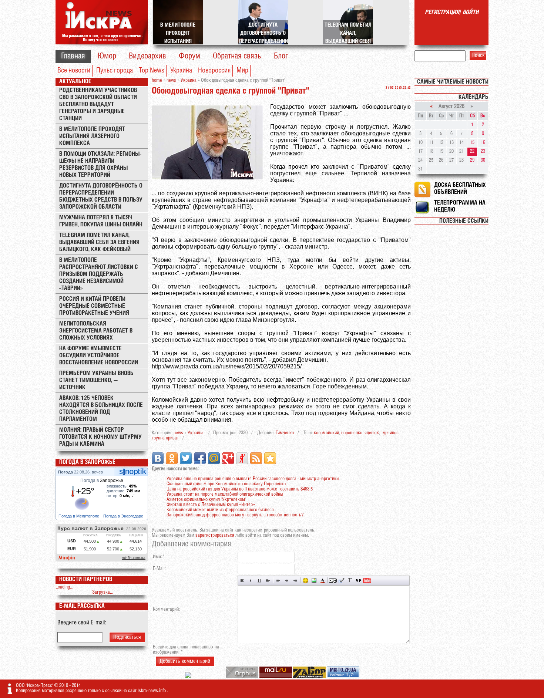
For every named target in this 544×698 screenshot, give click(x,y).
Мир (242, 71)
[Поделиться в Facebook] (200, 458)
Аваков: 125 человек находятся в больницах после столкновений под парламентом (101, 408)
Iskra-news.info (152, 691)
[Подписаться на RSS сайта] (256, 458)
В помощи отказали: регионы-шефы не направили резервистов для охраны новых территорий (100, 164)
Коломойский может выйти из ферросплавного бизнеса (220, 510)
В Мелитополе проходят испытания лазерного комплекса (92, 136)
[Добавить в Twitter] (186, 458)
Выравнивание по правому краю (295, 580)
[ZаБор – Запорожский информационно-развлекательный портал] (310, 677)
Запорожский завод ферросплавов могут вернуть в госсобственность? (235, 515)
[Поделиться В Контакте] (158, 458)
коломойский (326, 433)
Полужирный (242, 580)
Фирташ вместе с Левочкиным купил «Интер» (211, 505)
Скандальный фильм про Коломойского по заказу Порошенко (226, 484)
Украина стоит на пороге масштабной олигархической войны (225, 494)
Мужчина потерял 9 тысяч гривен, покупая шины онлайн (100, 221)
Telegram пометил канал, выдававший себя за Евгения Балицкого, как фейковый (99, 242)
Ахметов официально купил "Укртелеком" (206, 500)
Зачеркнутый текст (267, 580)
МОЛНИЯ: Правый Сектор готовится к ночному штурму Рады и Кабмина (100, 437)
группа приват (165, 438)
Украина (181, 71)
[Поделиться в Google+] (228, 458)
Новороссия (214, 71)
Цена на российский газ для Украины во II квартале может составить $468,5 (240, 489)
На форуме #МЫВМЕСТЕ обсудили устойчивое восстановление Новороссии (98, 355)
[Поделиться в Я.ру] (242, 458)
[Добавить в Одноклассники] (172, 458)
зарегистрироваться (214, 535)
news (178, 433)
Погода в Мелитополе (79, 516)
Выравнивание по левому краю (278, 580)
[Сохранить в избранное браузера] (270, 458)
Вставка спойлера (358, 580)
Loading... (64, 587)
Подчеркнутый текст (259, 580)
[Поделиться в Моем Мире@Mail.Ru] (214, 458)
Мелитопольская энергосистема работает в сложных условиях (95, 331)
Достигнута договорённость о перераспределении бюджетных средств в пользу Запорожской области (100, 196)
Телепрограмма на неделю (460, 206)
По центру (286, 580)
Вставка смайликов (305, 580)
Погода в (101, 480)
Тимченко (285, 433)
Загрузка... (102, 592)
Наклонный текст (250, 580)
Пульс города (114, 71)
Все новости (73, 71)
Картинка (314, 580)
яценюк (372, 433)
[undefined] (242, 677)
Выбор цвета (322, 580)
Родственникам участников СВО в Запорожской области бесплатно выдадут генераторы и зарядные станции (98, 104)
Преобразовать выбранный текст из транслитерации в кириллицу (350, 580)
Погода (66, 472)
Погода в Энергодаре (123, 516)
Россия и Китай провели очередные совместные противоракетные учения (94, 306)
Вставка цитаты (341, 580)
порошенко (351, 433)
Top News (151, 71)
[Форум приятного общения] (188, 677)
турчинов (390, 433)
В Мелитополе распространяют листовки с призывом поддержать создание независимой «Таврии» (98, 274)
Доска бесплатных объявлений (460, 188)
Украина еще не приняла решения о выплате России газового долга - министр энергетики (253, 479)
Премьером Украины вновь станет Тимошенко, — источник (96, 380)
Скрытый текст (333, 580)
